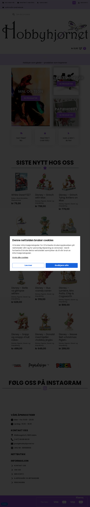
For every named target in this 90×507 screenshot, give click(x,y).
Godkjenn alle (62, 265)
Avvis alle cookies (20, 257)
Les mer (28, 265)
